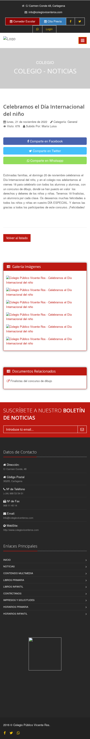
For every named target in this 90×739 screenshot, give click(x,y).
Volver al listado (17, 238)
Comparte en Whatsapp (46, 160)
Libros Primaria (13, 580)
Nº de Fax (13, 501)
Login (49, 29)
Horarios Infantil (15, 613)
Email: (10, 513)
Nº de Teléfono (15, 489)
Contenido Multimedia (18, 573)
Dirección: (12, 464)
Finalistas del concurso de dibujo (31, 381)
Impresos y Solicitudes (19, 600)
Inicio (7, 559)
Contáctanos (12, 593)
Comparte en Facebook (46, 141)
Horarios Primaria (15, 606)
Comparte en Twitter (46, 151)
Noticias (9, 566)
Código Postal (15, 477)
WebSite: (12, 525)
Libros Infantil (13, 586)
